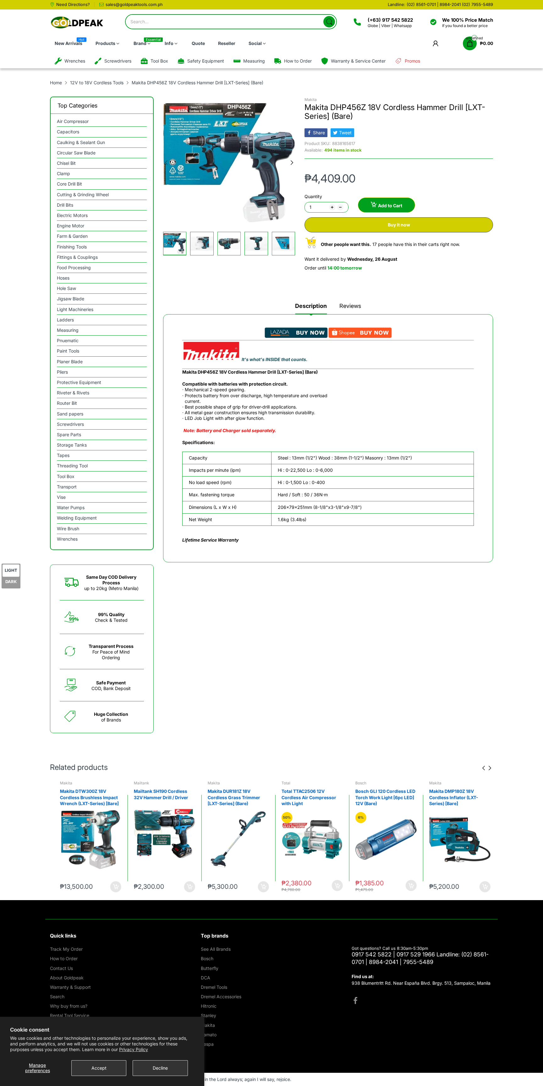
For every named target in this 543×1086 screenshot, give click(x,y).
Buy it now (399, 224)
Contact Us (61, 968)
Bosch (357, 783)
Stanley (208, 1015)
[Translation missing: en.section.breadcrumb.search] (329, 21)
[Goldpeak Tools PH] (77, 23)
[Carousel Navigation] (486, 768)
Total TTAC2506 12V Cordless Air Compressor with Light (305, 797)
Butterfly (209, 968)
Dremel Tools (214, 987)
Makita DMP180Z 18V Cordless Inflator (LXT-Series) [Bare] (449, 797)
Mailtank (137, 783)
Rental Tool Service (69, 1015)
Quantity (313, 196)
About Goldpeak (67, 977)
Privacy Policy (133, 1049)
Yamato (209, 1034)
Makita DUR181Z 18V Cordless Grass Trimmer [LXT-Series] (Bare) (230, 797)
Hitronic (209, 1006)
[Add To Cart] (112, 886)
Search (57, 996)
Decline (160, 1068)
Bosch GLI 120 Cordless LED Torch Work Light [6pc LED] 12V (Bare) (382, 797)
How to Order (64, 958)
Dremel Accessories (221, 996)
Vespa (207, 1044)
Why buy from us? (68, 1006)
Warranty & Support (70, 987)
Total (282, 783)
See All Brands (216, 949)
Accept (99, 1068)
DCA (205, 977)
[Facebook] (355, 1001)
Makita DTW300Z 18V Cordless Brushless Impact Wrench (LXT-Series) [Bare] (85, 797)
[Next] (166, 162)
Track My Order (66, 949)
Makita (310, 99)
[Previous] (292, 162)
